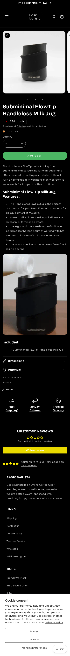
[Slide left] (27, 99)
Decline (34, 639)
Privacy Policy (54, 622)
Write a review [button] (35, 450)
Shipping (21, 126)
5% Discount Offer (17, 585)
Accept (34, 631)
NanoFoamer (39, 208)
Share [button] (9, 389)
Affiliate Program (17, 556)
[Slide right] (42, 99)
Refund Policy (14, 533)
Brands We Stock (17, 578)
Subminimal (10, 170)
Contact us (13, 526)
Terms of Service (16, 541)
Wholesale (13, 549)
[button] (7, 17)
